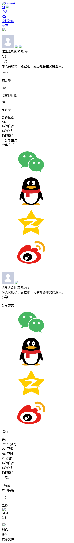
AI (3, 7)
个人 (5, 11)
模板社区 (8, 21)
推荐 (5, 16)
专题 (5, 26)
